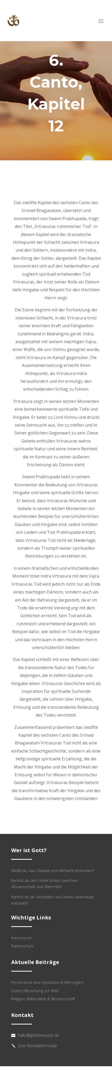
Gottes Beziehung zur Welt (35, 990)
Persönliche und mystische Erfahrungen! (47, 982)
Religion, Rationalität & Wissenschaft (43, 998)
